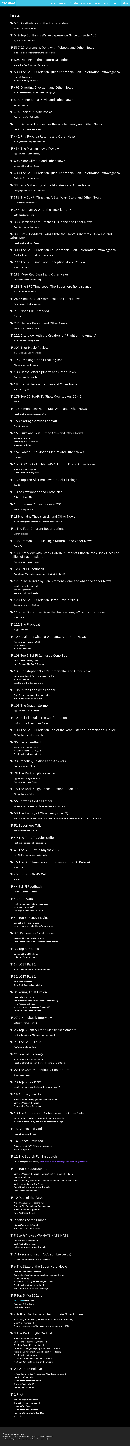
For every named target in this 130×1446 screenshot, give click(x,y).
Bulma (24, 1436)
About (125, 3)
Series (97, 3)
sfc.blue (8, 3)
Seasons (62, 3)
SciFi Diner (19, 1300)
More (114, 3)
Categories (86, 3)
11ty (14, 1436)
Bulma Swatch (32, 1436)
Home (52, 3)
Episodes (74, 3)
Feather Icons (48, 1436)
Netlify (18, 1436)
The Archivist (19, 1434)
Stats (105, 3)
